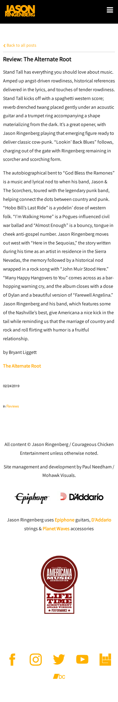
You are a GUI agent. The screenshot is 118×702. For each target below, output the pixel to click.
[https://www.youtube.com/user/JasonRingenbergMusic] (82, 660)
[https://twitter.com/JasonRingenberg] (59, 660)
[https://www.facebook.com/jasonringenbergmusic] (12, 660)
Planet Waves (56, 528)
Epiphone (64, 520)
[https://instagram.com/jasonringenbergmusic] (36, 660)
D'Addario (101, 520)
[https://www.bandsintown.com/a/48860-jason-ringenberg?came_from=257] (106, 660)
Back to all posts (21, 45)
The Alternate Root (22, 366)
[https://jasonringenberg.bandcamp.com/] (59, 676)
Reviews (12, 406)
